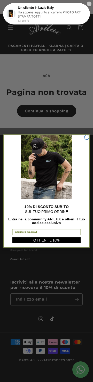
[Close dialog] (86, 137)
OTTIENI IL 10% (46, 240)
